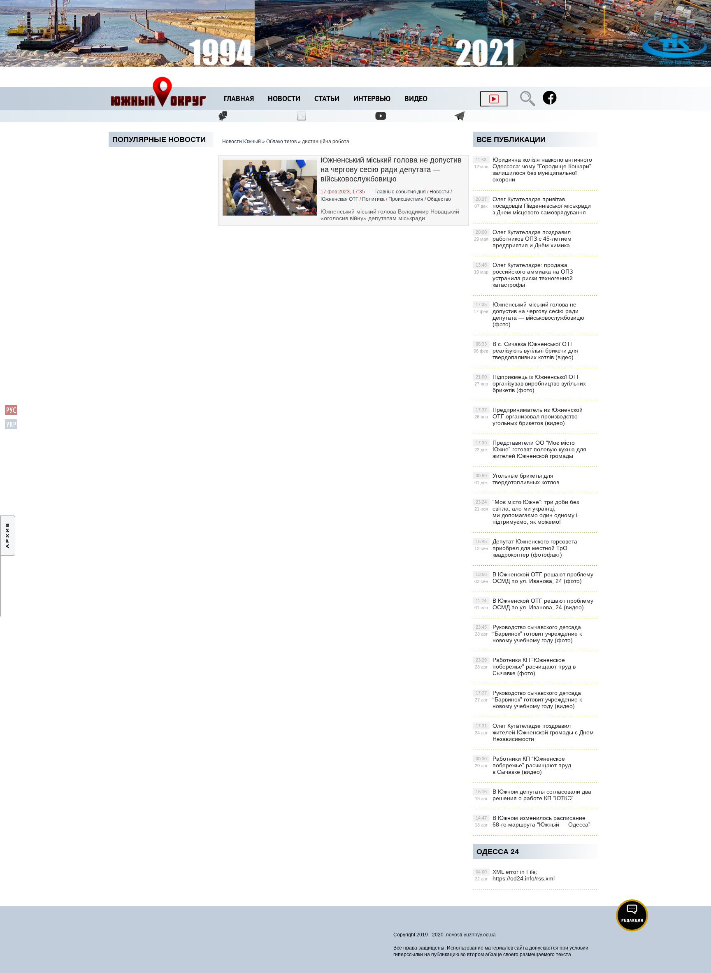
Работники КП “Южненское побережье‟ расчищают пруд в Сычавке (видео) (523, 765)
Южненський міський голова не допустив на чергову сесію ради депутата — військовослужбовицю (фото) (529, 314)
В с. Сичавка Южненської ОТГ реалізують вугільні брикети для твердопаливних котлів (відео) (526, 350)
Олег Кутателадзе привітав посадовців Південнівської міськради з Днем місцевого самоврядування (532, 206)
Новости (284, 99)
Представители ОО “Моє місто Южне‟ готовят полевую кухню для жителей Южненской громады (530, 449)
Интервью (371, 99)
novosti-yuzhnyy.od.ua (471, 935)
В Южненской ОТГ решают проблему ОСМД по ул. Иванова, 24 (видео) (533, 604)
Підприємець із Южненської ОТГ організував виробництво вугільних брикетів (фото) (530, 383)
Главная (239, 99)
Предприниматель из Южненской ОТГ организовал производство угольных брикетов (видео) (528, 416)
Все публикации (511, 139)
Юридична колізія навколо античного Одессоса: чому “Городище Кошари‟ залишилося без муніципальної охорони (533, 169)
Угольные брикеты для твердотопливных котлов (516, 478)
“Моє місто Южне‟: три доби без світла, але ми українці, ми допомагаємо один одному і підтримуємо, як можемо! (526, 512)
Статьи (326, 99)
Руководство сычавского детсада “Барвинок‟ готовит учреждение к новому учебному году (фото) (528, 633)
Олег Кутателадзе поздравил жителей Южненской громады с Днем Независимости (534, 732)
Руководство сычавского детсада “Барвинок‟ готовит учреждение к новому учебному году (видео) (528, 699)
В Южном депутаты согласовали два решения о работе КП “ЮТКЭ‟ (533, 794)
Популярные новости (159, 139)
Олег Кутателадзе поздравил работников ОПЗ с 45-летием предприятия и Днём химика (523, 238)
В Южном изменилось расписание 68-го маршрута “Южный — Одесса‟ (532, 821)
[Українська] (11, 427)
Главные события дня (400, 192)
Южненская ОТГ (339, 199)
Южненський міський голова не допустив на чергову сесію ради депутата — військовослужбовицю (391, 169)
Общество (439, 199)
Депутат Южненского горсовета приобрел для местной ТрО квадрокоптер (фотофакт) (525, 548)
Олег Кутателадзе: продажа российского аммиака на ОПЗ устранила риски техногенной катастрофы (523, 275)
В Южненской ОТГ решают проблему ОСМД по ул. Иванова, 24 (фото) (533, 577)
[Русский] (11, 413)
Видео (416, 99)
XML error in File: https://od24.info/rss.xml (515, 875)
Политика (373, 199)
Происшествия (405, 199)
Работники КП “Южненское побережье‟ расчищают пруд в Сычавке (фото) (525, 666)
